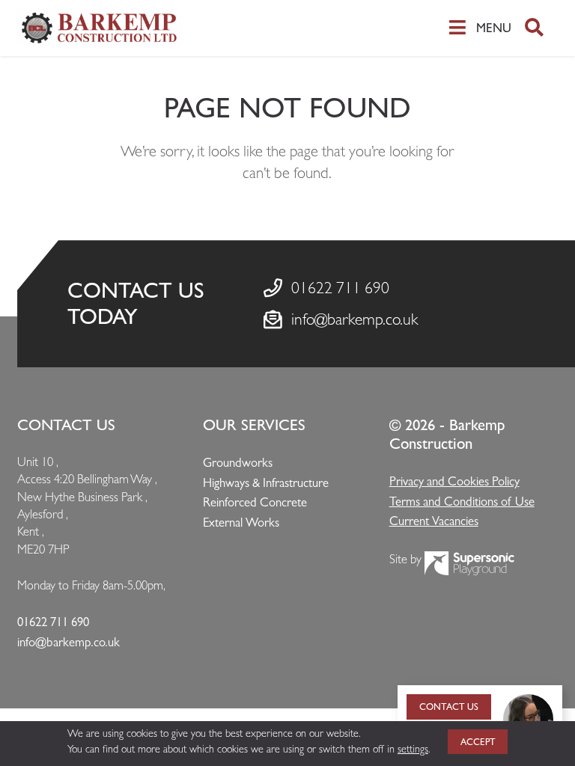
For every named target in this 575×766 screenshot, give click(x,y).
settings (413, 749)
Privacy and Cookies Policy (454, 481)
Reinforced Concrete (255, 502)
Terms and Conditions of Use (462, 501)
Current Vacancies (433, 521)
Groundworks (238, 463)
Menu (493, 27)
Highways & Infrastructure (266, 483)
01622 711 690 (340, 288)
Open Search (534, 28)
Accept (478, 741)
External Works (241, 522)
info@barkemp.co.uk (355, 319)
